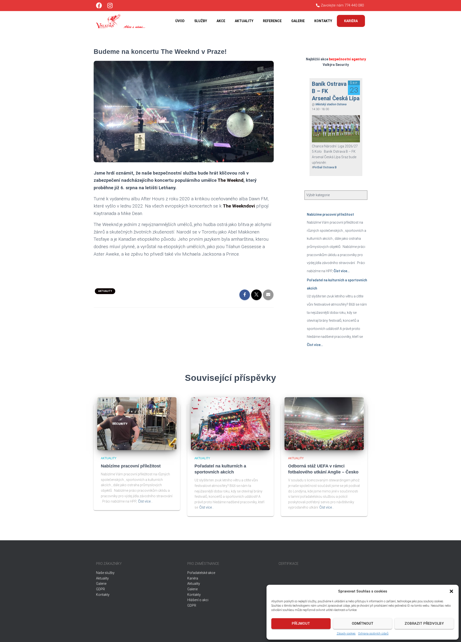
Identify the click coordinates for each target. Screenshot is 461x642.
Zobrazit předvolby (424, 623)
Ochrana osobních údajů (373, 633)
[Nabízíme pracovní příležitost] (136, 423)
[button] (451, 591)
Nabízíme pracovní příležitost (330, 214)
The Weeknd (230, 180)
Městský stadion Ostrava (330, 104)
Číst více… (341, 271)
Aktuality (105, 291)
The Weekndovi (239, 206)
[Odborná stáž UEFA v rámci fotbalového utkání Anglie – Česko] (324, 423)
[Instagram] (110, 5)
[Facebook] (99, 5)
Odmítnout (362, 623)
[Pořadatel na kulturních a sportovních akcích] (230, 423)
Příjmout (301, 623)
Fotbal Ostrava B (325, 167)
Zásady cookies (346, 633)
